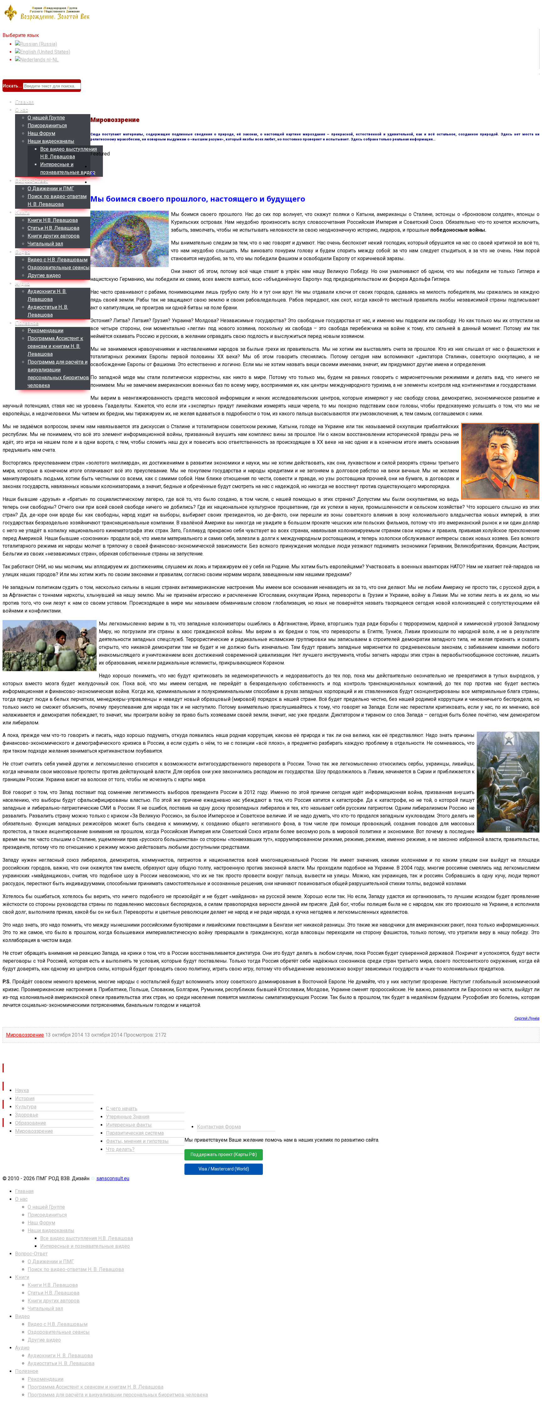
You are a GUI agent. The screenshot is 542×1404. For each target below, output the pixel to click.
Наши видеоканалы (51, 141)
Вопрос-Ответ (31, 181)
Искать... (12, 85)
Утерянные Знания (127, 1117)
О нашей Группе (46, 118)
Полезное (27, 323)
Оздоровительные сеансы (59, 268)
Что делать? (120, 1149)
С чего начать (121, 1109)
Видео (22, 252)
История (25, 1099)
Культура (25, 1107)
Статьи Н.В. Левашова (53, 228)
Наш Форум (41, 133)
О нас (21, 110)
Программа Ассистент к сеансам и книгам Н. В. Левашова (55, 346)
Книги (22, 212)
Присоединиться (47, 126)
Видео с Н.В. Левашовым (58, 260)
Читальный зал (45, 244)
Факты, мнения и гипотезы (137, 1141)
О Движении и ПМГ (51, 189)
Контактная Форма (219, 1127)
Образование (30, 1123)
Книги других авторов (54, 236)
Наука (22, 1090)
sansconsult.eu (112, 1178)
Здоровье (26, 1115)
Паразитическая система (135, 1133)
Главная (24, 102)
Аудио (22, 284)
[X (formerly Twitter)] (92, 174)
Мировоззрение (25, 1035)
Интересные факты (129, 1125)
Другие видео (44, 275)
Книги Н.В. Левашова (53, 220)
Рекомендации (45, 331)
